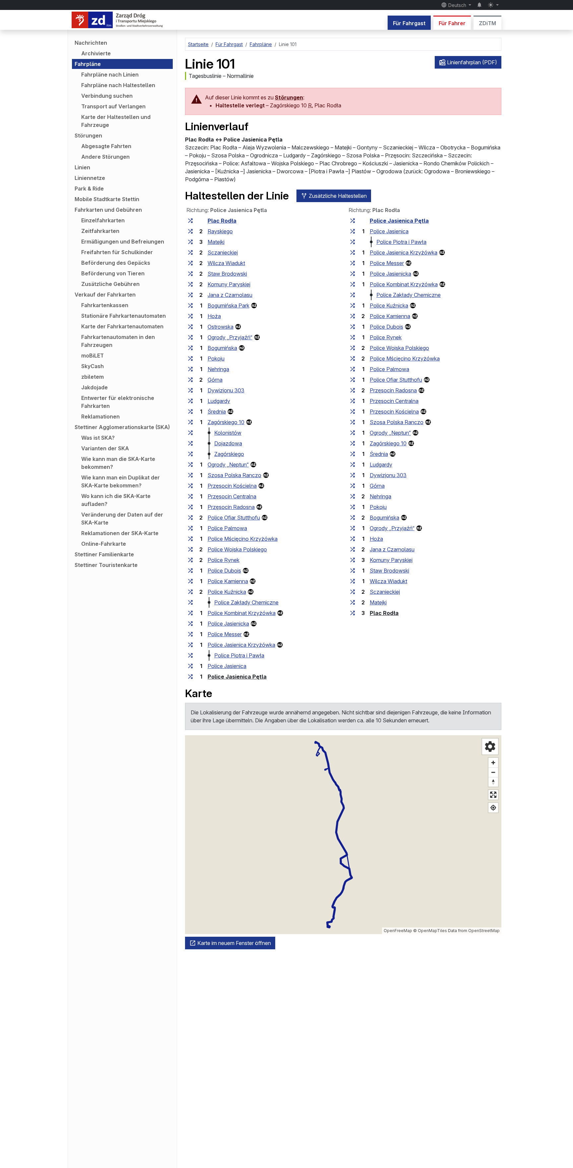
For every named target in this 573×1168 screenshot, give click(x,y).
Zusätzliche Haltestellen (337, 196)
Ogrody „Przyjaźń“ (230, 337)
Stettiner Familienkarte (104, 554)
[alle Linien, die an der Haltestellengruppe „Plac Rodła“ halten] (190, 220)
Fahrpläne (88, 64)
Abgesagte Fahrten (106, 146)
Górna (215, 379)
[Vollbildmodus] (493, 795)
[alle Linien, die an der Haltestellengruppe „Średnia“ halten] (190, 411)
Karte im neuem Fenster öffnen (233, 943)
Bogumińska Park (228, 305)
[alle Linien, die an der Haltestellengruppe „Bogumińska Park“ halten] (190, 305)
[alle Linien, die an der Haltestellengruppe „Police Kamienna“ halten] (190, 581)
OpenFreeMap (398, 930)
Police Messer (225, 634)
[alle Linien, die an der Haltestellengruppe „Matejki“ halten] (190, 242)
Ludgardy (219, 401)
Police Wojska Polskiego (237, 549)
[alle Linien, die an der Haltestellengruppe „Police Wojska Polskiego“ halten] (190, 549)
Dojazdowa (228, 443)
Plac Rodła (222, 220)
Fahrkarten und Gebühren (108, 209)
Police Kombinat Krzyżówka (242, 613)
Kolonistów (227, 432)
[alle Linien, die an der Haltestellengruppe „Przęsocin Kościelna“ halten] (190, 485)
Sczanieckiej (223, 252)
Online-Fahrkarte (103, 543)
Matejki (216, 242)
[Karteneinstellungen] (490, 746)
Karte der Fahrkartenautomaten (122, 326)
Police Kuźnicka (227, 591)
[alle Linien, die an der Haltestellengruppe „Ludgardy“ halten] (190, 401)
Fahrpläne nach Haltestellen (118, 85)
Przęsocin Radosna (231, 507)
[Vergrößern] (493, 762)
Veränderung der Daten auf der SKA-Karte (122, 518)
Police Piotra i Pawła (239, 655)
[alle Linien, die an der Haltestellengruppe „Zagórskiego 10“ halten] (190, 422)
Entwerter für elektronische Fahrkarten (117, 402)
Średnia (217, 411)
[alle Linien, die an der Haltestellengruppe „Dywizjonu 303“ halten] (190, 390)
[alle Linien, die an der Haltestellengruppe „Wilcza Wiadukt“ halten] (190, 263)
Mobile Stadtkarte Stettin (107, 199)
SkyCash (92, 366)
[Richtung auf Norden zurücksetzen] (493, 782)
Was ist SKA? (98, 437)
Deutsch (457, 5)
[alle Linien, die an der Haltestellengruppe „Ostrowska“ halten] (190, 326)
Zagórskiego (229, 454)
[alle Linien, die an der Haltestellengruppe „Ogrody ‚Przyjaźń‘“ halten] (190, 337)
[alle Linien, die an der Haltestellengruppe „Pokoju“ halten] (190, 358)
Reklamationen (100, 416)
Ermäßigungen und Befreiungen (122, 241)
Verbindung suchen (107, 95)
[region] (343, 834)
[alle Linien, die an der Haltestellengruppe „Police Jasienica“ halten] (190, 666)
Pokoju (216, 358)
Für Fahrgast (409, 23)
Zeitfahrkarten (100, 231)
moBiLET (92, 355)
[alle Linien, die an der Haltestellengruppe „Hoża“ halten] (190, 316)
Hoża (214, 316)
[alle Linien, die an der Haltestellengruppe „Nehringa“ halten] (190, 369)
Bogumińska (222, 348)
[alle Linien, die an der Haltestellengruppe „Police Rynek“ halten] (190, 560)
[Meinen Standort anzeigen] (493, 807)
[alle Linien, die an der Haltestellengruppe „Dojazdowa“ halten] (190, 443)
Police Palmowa (227, 528)
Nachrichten (91, 42)
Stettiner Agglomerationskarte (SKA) (122, 427)
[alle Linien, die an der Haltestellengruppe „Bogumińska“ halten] (190, 348)
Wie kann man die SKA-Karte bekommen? (118, 463)
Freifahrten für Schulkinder (117, 252)
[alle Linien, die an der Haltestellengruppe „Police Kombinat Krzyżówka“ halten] (190, 613)
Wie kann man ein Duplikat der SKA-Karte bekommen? (120, 481)
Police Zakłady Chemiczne (246, 602)
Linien (82, 167)
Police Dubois (224, 570)
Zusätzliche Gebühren (110, 284)
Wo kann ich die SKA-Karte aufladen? (116, 500)
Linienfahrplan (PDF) (471, 62)
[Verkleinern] (493, 772)
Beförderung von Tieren (113, 273)
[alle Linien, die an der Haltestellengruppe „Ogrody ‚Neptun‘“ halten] (190, 464)
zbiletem (92, 376)
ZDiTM (487, 23)
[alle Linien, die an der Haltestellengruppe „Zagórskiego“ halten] (190, 454)
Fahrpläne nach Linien (110, 74)
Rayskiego (220, 231)
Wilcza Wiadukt (226, 263)
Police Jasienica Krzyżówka (241, 644)
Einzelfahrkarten (103, 220)
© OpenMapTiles (430, 930)
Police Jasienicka (228, 623)
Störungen (88, 135)
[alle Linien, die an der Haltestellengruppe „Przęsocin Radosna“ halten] (190, 507)
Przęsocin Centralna (232, 496)
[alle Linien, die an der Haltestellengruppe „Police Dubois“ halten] (190, 570)
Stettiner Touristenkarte (106, 565)
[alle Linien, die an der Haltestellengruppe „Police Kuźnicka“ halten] (190, 591)
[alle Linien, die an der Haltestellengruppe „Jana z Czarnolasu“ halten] (190, 295)
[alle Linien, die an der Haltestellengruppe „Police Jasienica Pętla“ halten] (190, 676)
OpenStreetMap (484, 930)
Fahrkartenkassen (104, 305)
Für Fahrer (452, 23)
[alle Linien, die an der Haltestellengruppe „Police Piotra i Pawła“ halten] (190, 655)
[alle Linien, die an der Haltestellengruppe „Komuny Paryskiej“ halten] (190, 284)
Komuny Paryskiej (229, 284)
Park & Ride (89, 188)
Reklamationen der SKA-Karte (120, 533)
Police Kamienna (228, 581)
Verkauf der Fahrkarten (105, 294)
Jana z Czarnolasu (230, 295)
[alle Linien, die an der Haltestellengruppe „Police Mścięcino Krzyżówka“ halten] (190, 538)
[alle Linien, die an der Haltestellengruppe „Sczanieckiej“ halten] (190, 252)
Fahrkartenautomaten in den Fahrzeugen (118, 341)
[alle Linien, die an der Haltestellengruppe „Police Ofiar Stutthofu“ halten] (190, 517)
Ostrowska (220, 326)
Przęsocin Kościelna (232, 485)
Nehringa (218, 369)
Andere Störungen (105, 156)
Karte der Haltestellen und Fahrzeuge (116, 121)
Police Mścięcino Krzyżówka (243, 538)
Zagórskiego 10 (226, 422)
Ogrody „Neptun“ (228, 464)
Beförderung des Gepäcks (115, 262)
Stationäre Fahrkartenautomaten (123, 315)
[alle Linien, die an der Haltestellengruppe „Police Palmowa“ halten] (190, 528)
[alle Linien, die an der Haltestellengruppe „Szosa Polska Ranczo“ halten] (190, 475)
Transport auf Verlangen (113, 106)
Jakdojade (94, 387)
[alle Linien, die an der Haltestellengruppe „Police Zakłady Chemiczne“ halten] (190, 602)
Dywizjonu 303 (226, 390)
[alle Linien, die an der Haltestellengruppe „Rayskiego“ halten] (190, 231)
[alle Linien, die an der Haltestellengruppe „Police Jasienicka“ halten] (190, 623)
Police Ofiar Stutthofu (234, 517)
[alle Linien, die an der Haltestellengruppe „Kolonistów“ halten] (190, 432)
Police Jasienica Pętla (237, 676)
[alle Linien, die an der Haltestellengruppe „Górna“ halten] (190, 379)
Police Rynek (223, 560)
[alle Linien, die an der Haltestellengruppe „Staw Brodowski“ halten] (190, 273)
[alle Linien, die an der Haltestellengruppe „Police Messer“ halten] (190, 634)
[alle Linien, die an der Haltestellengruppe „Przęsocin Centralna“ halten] (190, 496)
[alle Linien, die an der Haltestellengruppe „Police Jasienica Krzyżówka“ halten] (190, 644)
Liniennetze (90, 178)
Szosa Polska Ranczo (234, 475)
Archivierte (96, 53)
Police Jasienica (227, 666)
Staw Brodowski (227, 273)
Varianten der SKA (105, 448)
